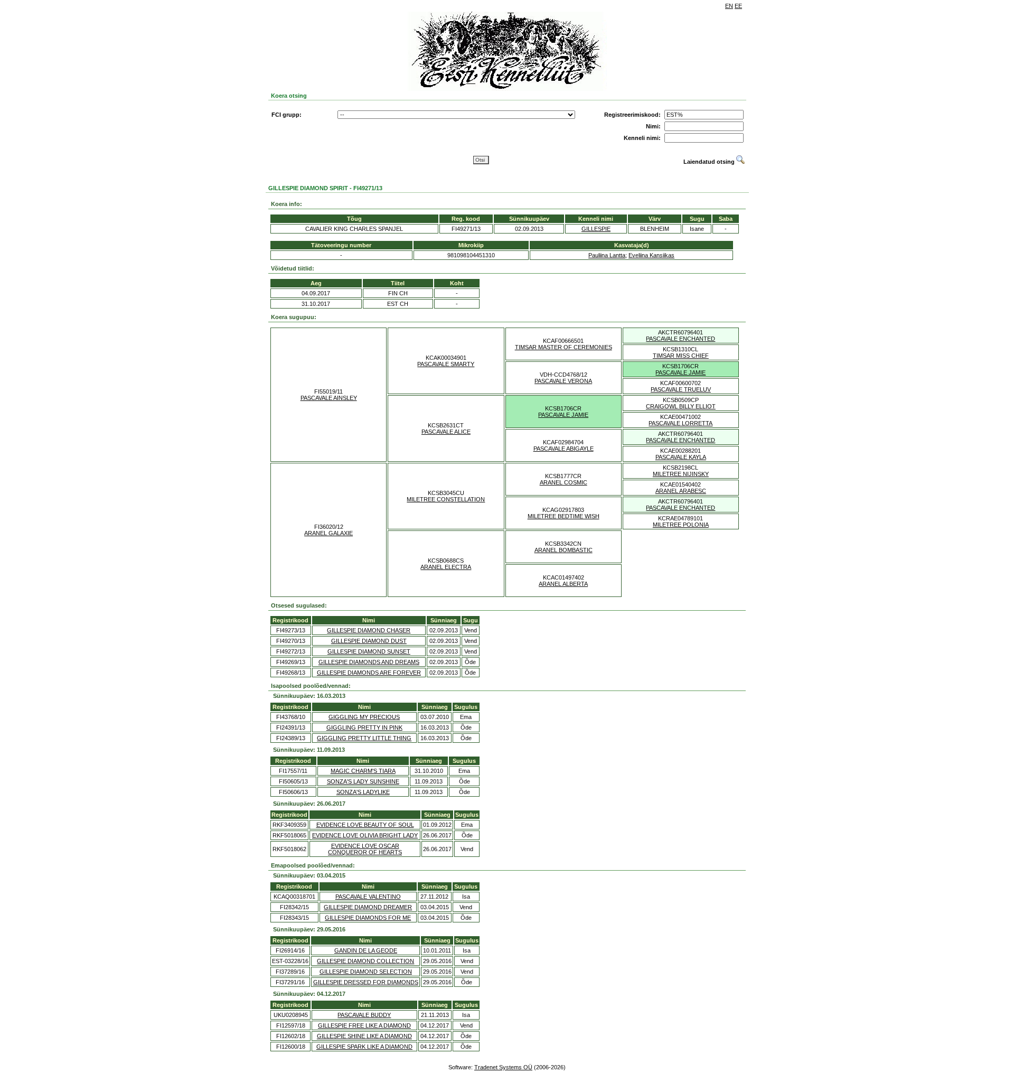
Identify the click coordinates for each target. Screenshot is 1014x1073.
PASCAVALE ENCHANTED (680, 338)
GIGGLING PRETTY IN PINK (364, 727)
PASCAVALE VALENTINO (368, 896)
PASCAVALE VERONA (563, 381)
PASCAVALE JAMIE (680, 372)
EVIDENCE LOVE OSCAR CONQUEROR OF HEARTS (365, 849)
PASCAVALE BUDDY (364, 1015)
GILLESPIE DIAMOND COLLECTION (365, 961)
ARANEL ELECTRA (445, 567)
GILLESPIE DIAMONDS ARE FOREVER (369, 672)
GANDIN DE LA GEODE (365, 950)
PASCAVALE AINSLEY (329, 398)
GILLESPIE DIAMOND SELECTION (366, 971)
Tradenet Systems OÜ (503, 1067)
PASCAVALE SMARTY (445, 364)
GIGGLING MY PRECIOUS (364, 717)
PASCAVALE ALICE (446, 431)
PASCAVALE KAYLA (680, 457)
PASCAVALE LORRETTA (680, 423)
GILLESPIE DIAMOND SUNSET (368, 651)
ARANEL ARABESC (680, 491)
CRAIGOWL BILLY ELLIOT (681, 406)
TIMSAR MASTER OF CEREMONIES (563, 347)
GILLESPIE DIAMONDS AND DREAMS (368, 662)
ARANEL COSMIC (563, 482)
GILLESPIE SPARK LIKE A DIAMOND (364, 1046)
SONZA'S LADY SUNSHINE (363, 781)
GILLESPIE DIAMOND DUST (369, 641)
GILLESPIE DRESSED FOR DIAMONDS (365, 982)
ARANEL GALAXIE (328, 533)
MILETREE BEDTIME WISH (563, 516)
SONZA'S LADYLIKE (363, 792)
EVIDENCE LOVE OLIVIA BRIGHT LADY (365, 835)
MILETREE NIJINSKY (681, 474)
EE (738, 6)
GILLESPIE (596, 229)
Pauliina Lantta (606, 255)
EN (729, 6)
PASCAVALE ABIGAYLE (563, 448)
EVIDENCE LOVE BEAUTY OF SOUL (365, 825)
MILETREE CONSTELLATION (446, 499)
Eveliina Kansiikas (651, 255)
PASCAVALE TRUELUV (681, 389)
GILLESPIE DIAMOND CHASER (368, 630)
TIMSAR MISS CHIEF (681, 355)
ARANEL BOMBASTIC (563, 550)
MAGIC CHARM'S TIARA (363, 771)
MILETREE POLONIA (681, 524)
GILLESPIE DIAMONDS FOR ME (368, 918)
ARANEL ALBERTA (563, 584)
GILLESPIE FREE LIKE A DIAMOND (364, 1025)
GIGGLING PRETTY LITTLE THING (364, 738)
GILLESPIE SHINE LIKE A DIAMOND (364, 1036)
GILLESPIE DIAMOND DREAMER (368, 907)
